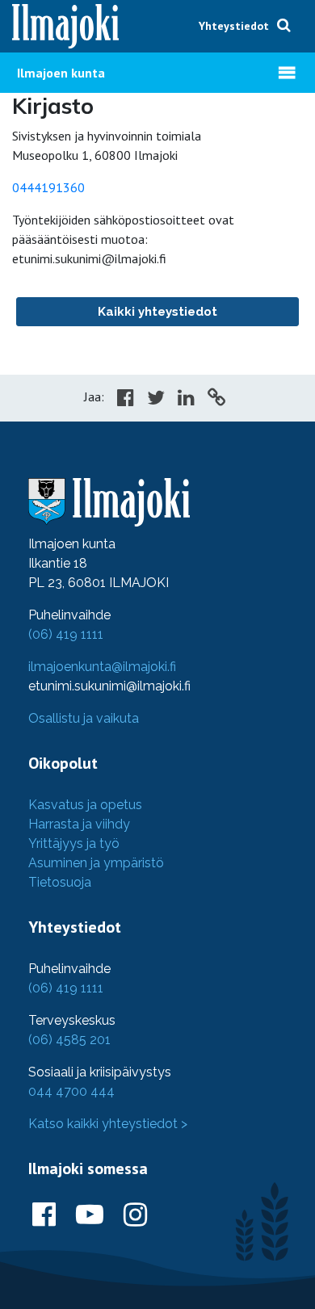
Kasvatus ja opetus (85, 804)
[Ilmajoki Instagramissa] (135, 1215)
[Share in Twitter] (156, 400)
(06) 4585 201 (69, 1039)
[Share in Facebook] (125, 400)
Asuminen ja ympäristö (96, 863)
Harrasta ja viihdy (79, 824)
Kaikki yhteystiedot (157, 311)
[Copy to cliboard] (216, 400)
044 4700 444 (71, 1091)
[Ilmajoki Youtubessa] (89, 1215)
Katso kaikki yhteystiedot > (107, 1123)
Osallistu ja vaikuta (83, 718)
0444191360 (48, 187)
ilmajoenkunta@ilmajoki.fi (102, 666)
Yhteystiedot (234, 26)
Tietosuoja (59, 882)
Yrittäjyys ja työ (74, 843)
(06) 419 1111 (65, 634)
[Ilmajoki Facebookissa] (44, 1215)
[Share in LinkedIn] (186, 400)
